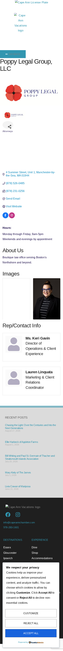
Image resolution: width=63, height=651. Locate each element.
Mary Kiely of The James (18, 472)
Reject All (31, 623)
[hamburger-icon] (7, 37)
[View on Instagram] (12, 217)
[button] (35, 37)
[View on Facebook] (5, 217)
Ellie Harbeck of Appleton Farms (21, 441)
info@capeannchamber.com (19, 522)
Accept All (30, 633)
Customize (30, 613)
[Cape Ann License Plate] (31, 2)
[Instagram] (17, 514)
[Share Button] (8, 125)
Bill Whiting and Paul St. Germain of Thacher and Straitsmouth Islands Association (30, 457)
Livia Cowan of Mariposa (17, 486)
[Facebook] (7, 514)
